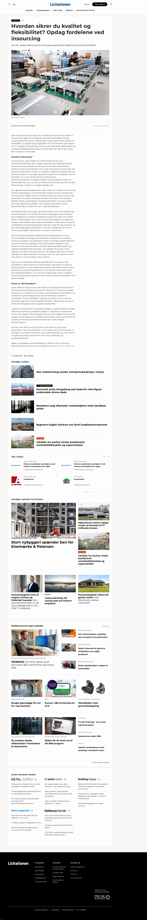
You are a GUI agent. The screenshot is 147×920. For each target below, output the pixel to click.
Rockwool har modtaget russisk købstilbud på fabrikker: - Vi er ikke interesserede (92, 796)
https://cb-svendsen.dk (63, 346)
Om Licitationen (76, 878)
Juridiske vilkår (58, 873)
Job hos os (74, 874)
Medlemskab (39, 870)
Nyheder (29, 10)
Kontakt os (74, 870)
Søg (14, 4)
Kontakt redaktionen (77, 867)
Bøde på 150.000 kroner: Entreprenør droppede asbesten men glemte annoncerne (93, 786)
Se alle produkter (41, 882)
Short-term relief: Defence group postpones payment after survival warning (58, 817)
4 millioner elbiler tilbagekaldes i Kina (26, 823)
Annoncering (39, 874)
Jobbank (69, 10)
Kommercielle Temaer (85, 10)
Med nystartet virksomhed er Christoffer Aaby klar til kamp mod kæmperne (58, 793)
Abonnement (39, 867)
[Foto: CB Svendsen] (60, 82)
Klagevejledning (58, 876)
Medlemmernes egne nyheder (27, 626)
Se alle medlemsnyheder (100, 762)
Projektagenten (43, 10)
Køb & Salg (57, 10)
